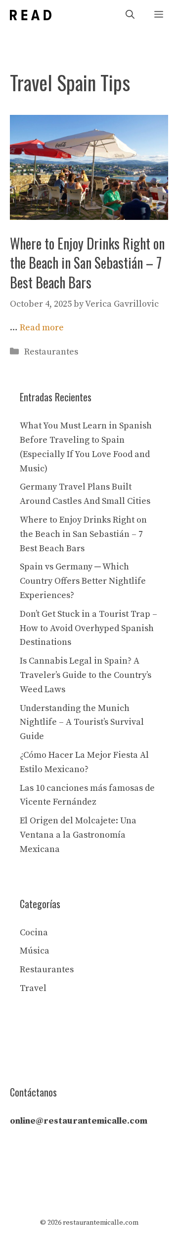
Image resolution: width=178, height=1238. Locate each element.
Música (34, 950)
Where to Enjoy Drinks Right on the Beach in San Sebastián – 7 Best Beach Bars (87, 262)
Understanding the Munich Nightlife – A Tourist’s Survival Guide (82, 723)
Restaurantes (51, 351)
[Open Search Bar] (130, 15)
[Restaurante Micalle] (30, 15)
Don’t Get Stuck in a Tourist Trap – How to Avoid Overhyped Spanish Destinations (88, 628)
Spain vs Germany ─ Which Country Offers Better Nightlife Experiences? (83, 581)
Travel (33, 988)
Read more (42, 327)
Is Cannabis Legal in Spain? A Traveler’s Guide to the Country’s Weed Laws (85, 675)
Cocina (34, 932)
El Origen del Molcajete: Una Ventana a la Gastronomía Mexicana (78, 835)
